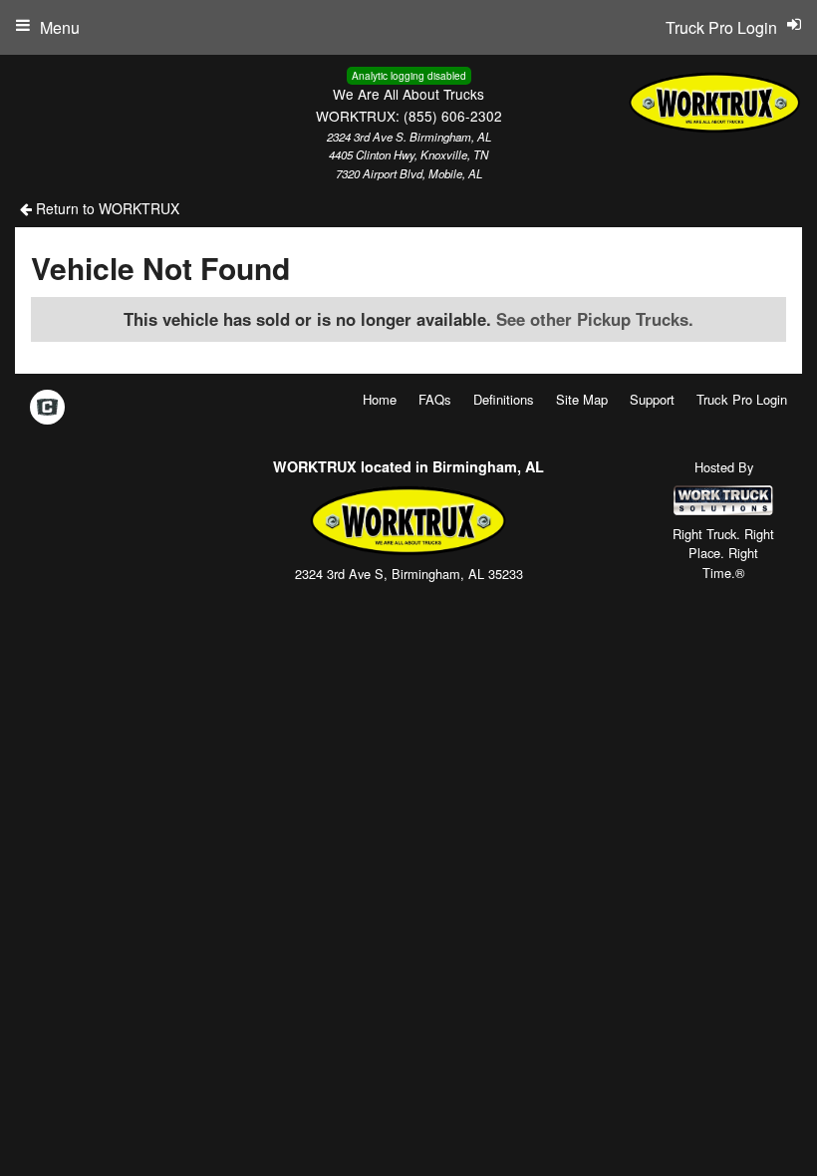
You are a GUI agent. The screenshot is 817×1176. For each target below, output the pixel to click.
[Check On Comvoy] (47, 408)
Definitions (503, 399)
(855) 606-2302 (453, 116)
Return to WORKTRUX (105, 208)
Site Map (582, 399)
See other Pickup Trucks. (594, 319)
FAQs (434, 399)
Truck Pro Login (741, 399)
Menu (60, 27)
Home (380, 399)
